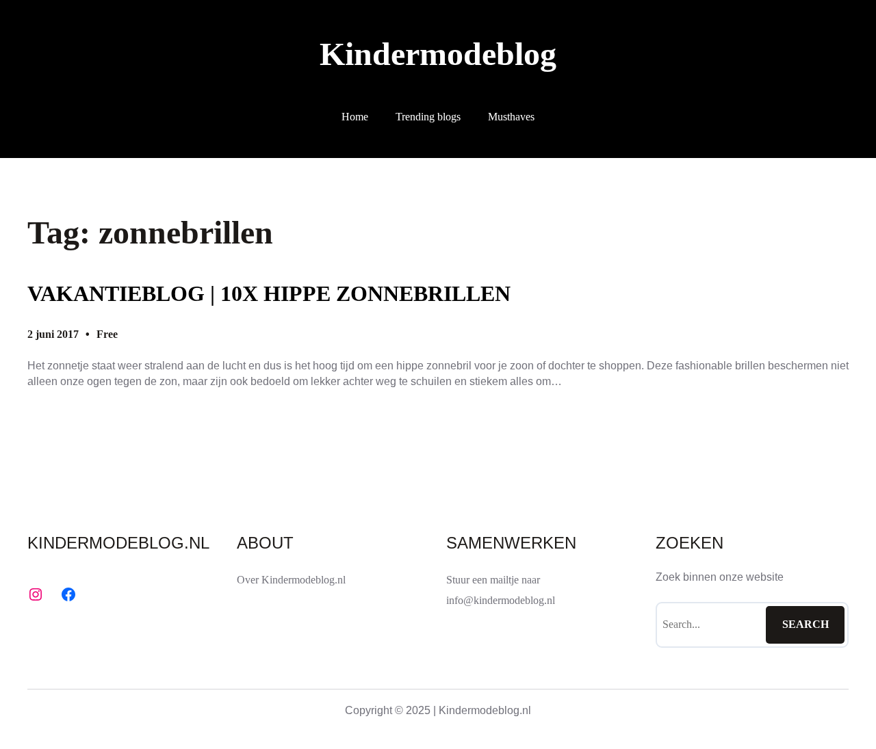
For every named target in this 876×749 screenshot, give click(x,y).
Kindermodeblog (438, 54)
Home (355, 116)
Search (805, 624)
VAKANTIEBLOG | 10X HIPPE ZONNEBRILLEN (269, 293)
